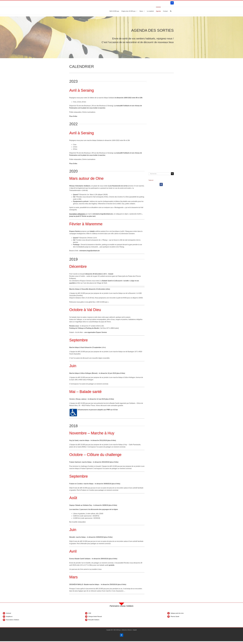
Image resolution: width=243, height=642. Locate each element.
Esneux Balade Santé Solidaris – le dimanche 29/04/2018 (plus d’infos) (93, 558)
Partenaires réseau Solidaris (121, 606)
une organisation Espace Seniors (95, 332)
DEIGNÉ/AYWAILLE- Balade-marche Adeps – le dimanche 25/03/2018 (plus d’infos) (97, 584)
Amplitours (9, 616)
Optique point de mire (177, 613)
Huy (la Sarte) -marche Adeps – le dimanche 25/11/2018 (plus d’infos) (92, 440)
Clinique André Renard (95, 616)
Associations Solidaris (12, 619)
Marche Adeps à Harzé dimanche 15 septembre (85, 347)
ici (86, 190)
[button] (170, 11)
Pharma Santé (175, 616)
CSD (89, 613)
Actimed (8, 613)
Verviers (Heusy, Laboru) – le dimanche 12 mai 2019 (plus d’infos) (91, 399)
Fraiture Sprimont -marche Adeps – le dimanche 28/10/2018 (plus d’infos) (93, 462)
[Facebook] (161, 184)
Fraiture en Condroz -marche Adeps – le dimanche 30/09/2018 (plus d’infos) (94, 483)
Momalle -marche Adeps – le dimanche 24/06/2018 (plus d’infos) (90, 537)
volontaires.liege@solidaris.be (102, 214)
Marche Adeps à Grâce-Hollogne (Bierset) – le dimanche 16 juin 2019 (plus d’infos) (97, 373)
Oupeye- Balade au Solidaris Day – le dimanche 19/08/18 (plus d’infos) (93, 505)
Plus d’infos (73, 116)
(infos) (108, 289)
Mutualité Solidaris (93, 619)
